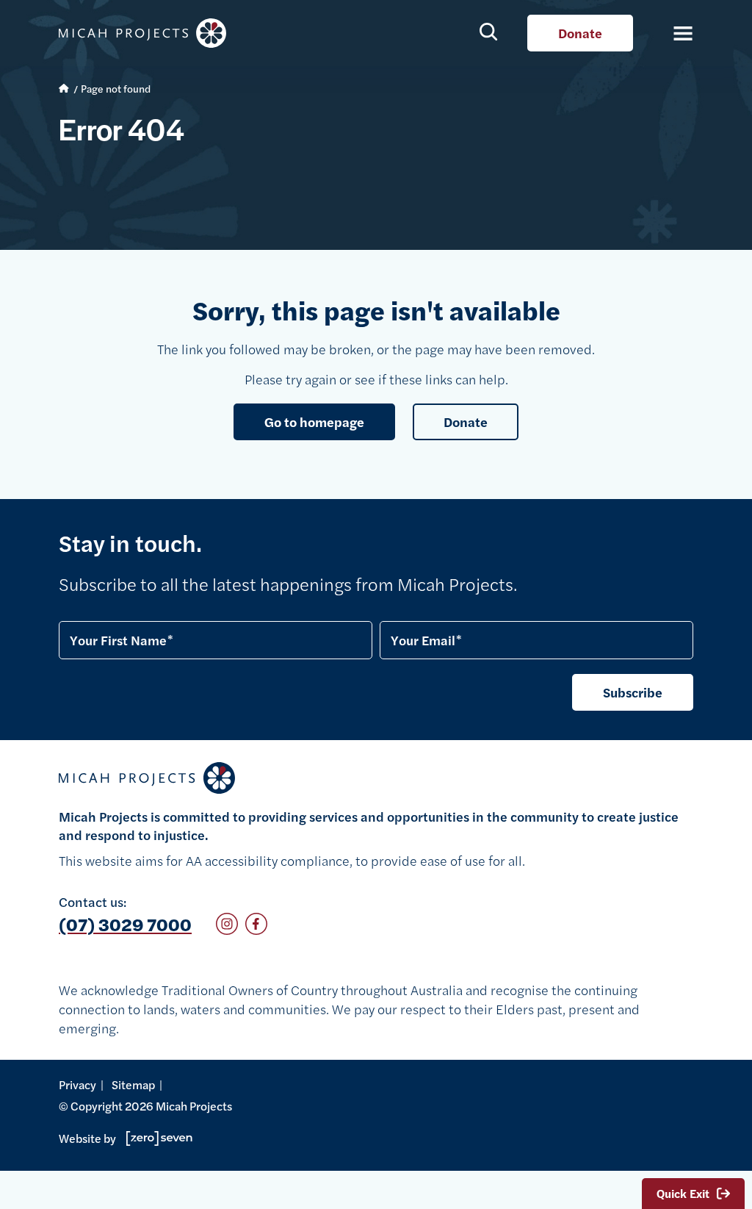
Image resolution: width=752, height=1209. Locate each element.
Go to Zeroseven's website (154, 1138)
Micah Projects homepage (147, 33)
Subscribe (632, 692)
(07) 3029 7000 (125, 923)
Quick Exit (683, 1193)
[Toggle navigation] (675, 33)
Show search (489, 30)
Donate (580, 33)
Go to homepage (314, 421)
